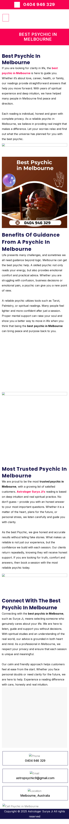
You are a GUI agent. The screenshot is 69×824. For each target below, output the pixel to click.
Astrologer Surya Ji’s (31, 491)
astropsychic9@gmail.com (35, 778)
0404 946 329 (39, 4)
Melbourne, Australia (35, 795)
